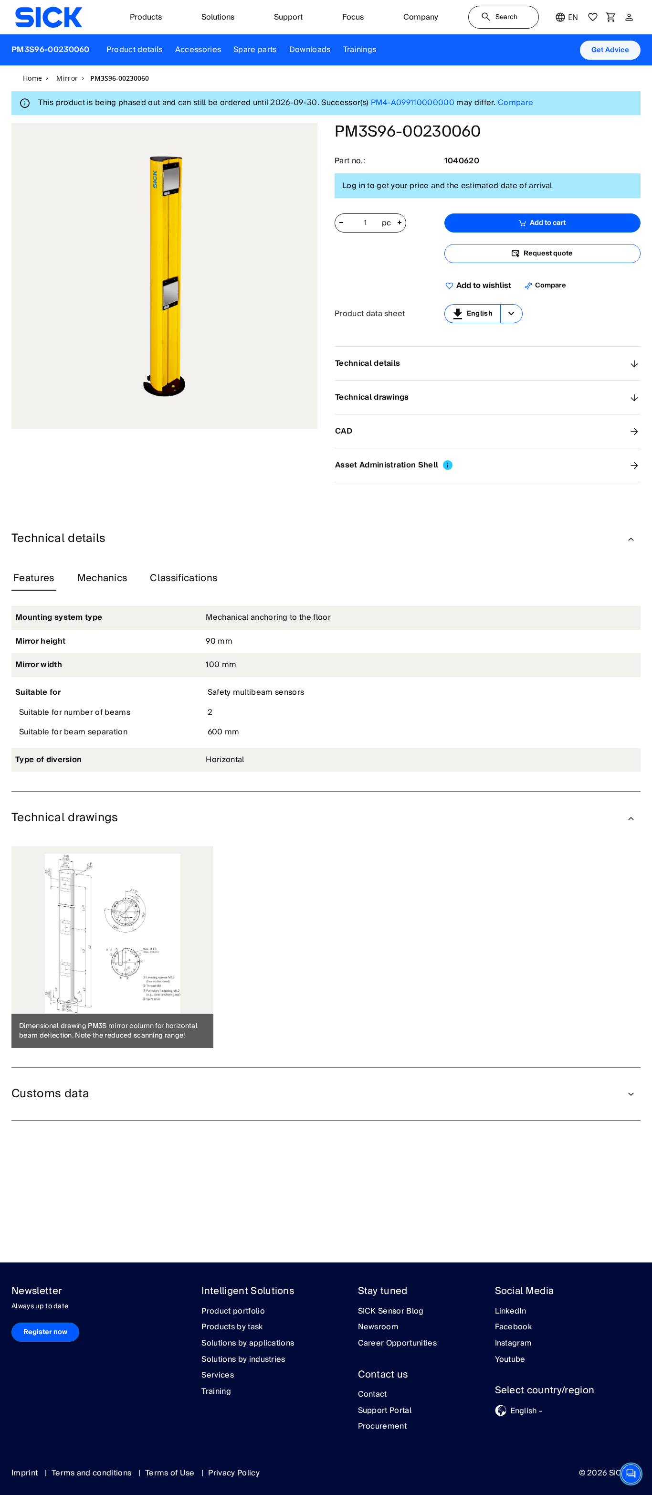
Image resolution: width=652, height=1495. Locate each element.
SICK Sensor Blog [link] (391, 1311)
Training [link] (216, 1392)
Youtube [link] (510, 1360)
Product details (134, 49)
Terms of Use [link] (171, 1473)
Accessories (198, 49)
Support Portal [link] (384, 1411)
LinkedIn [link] (510, 1311)
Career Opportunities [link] (397, 1343)
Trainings (360, 49)
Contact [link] (372, 1395)
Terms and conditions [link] (93, 1473)
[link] (48, 17)
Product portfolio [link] (232, 1311)
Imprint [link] (25, 1473)
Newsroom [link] (378, 1327)
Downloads (310, 49)
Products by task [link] (232, 1327)
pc (386, 223)
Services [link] (217, 1375)
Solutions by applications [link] (247, 1343)
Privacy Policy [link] (233, 1473)
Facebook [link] (513, 1327)
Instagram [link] (513, 1343)
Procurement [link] (382, 1427)
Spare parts (255, 49)
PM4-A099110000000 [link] (412, 102)
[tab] (33, 579)
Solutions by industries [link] (243, 1360)
